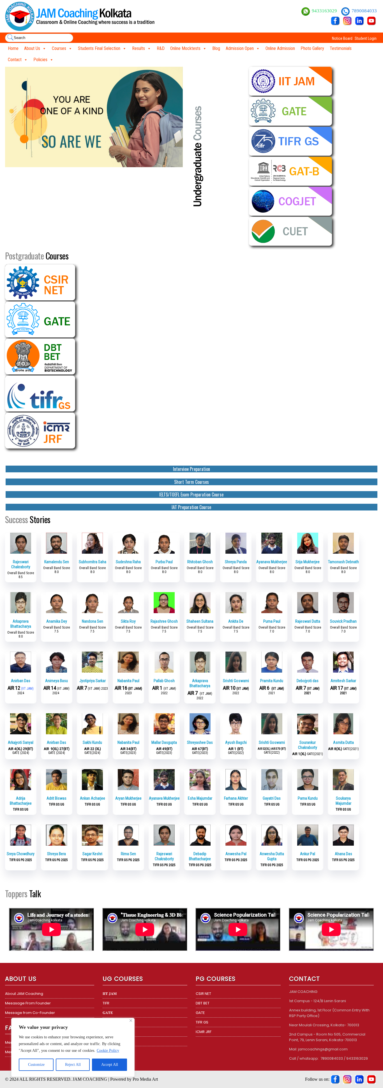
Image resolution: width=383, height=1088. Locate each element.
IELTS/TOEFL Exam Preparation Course (191, 494)
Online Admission (280, 48)
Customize (36, 1064)
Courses (59, 48)
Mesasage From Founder (28, 1003)
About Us (32, 48)
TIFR (106, 1003)
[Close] (131, 1020)
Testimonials (341, 48)
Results (138, 48)
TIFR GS (202, 1022)
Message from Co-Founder (30, 1012)
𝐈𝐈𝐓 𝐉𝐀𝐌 (110, 993)
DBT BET (202, 1003)
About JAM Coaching (24, 993)
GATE (200, 1012)
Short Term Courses (191, 482)
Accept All (109, 1064)
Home (13, 48)
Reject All (73, 1064)
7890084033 (364, 10)
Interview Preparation (191, 469)
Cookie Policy (108, 1050)
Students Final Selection (99, 48)
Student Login (366, 38)
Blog (216, 48)
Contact (15, 59)
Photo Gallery (312, 48)
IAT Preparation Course (191, 507)
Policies (40, 59)
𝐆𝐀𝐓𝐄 (108, 1012)
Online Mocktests (185, 48)
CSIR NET (203, 993)
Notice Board (342, 38)
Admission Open (240, 48)
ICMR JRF (203, 1031)
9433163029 (325, 10)
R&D (161, 48)
